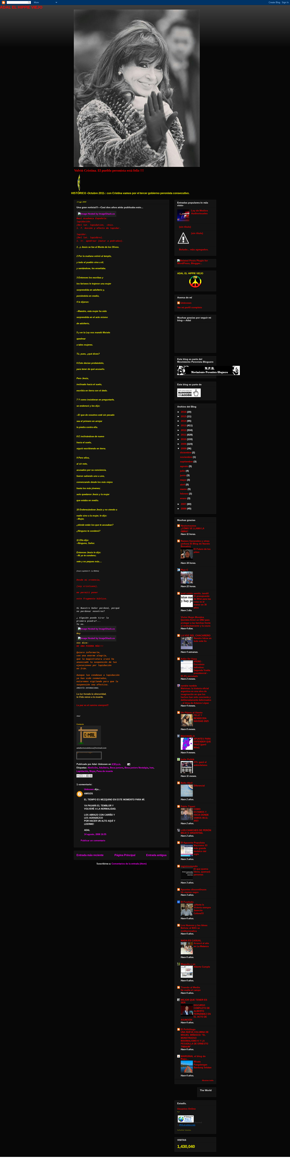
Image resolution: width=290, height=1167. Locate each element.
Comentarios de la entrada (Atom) (129, 863)
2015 (184, 416)
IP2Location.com (187, 1125)
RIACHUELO (188, 736)
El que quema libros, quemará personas (202, 872)
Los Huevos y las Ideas (194, 925)
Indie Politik (187, 759)
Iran (152, 767)
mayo (183, 479)
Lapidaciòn (82, 771)
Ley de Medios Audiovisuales (199, 212)
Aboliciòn (93, 767)
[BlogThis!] (81, 775)
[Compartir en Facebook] (87, 775)
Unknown (89, 789)
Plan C (184, 569)
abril (183, 484)
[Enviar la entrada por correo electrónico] (128, 764)
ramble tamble (189, 685)
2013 (184, 425)
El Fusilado (187, 902)
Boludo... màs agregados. (193, 249)
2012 (184, 430)
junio (183, 475)
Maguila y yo (188, 964)
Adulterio (104, 767)
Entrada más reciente (90, 855)
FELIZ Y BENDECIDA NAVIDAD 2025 (201, 718)
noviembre (186, 457)
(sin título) (185, 226)
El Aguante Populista (193, 842)
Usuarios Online (186, 1108)
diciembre (186, 452)
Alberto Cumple (202, 967)
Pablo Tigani (188, 806)
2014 (184, 421)
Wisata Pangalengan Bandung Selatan (202, 1064)
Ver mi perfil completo (189, 307)
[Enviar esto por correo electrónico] (78, 775)
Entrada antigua (156, 855)
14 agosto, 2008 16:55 (95, 834)
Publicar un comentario (93, 840)
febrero (184, 493)
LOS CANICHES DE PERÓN (196, 830)
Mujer (92, 771)
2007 (184, 504)
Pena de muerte (104, 771)
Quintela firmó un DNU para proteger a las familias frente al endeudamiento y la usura (195, 623)
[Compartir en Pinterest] (90, 775)
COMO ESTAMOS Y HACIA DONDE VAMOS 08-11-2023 (201, 815)
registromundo (189, 866)
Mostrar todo (207, 1080)
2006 (184, 508)
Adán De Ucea (189, 658)
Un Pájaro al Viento (192, 712)
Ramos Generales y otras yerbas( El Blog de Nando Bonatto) (195, 544)
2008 (184, 448)
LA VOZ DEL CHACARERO (195, 635)
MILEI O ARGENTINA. (192, 833)
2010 (184, 439)
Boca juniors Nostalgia (136, 767)
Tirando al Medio (190, 987)
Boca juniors (116, 767)
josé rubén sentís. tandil (195, 593)
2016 (184, 411)
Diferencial (199, 785)
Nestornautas (188, 525)
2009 (184, 444)
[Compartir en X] (84, 775)
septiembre (187, 461)
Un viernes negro (190, 892)
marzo (184, 489)
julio (183, 470)
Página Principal (124, 855)
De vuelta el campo (191, 990)
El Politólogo (188, 1029)
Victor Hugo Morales (192, 617)
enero (183, 498)
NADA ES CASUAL (191, 940)
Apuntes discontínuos (193, 889)
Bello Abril (186, 783)
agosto (184, 466)
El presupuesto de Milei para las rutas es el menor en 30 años (202, 602)
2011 (184, 434)
